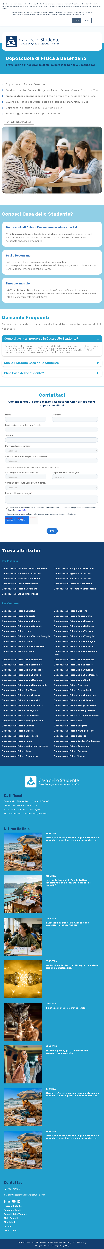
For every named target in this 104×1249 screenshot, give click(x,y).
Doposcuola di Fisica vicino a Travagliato (75, 636)
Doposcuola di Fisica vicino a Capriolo (21, 700)
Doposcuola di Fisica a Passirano (71, 685)
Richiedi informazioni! (19, 122)
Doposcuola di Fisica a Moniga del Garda (75, 705)
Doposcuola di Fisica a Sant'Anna (19, 690)
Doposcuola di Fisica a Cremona (70, 611)
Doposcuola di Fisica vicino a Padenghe (74, 641)
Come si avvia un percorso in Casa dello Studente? (41, 338)
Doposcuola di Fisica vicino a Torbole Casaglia (26, 636)
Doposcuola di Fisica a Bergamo (70, 726)
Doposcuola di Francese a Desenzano (21, 573)
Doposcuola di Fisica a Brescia (17, 731)
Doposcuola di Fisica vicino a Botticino (74, 626)
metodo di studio (13, 1206)
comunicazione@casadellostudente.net (26, 1195)
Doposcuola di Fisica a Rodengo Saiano (74, 710)
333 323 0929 (13, 1188)
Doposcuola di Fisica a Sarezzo (70, 736)
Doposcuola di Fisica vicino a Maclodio (22, 665)
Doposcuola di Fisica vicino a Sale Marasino (76, 675)
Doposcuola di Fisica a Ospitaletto (20, 756)
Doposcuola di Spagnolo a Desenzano (74, 568)
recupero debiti (12, 1210)
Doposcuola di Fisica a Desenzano (19, 589)
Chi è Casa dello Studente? (24, 373)
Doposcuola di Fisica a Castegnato (20, 710)
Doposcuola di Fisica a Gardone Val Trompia (77, 741)
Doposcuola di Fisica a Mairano (18, 651)
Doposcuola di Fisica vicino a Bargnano (74, 659)
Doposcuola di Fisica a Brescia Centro (73, 690)
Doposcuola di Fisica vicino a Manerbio (22, 680)
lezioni (7, 1226)
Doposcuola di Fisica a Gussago (70, 751)
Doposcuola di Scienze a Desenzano (21, 578)
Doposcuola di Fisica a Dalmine (18, 726)
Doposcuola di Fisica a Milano (17, 741)
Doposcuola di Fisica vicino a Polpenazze (23, 646)
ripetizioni (9, 1222)
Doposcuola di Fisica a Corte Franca (20, 715)
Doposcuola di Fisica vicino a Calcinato (22, 626)
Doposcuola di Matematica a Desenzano (75, 589)
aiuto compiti (11, 1218)
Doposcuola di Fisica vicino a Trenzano (74, 631)
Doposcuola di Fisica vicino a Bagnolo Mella (24, 685)
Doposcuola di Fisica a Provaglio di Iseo (22, 720)
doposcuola (10, 1230)
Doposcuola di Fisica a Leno (16, 631)
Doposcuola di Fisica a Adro (16, 751)
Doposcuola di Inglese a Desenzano (72, 573)
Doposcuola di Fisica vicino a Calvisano (74, 646)
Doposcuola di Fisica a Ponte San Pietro (22, 705)
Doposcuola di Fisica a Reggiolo (18, 616)
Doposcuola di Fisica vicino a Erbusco (73, 700)
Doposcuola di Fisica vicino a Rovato (21, 695)
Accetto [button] (76, 20)
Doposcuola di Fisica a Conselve (18, 611)
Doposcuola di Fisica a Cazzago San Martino (76, 715)
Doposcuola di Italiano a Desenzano (72, 578)
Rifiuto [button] (87, 20)
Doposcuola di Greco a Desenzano (20, 584)
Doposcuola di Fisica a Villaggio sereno (74, 731)
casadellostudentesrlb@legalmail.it (28, 813)
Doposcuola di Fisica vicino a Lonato (21, 621)
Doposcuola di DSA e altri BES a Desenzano (24, 568)
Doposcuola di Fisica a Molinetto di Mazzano (25, 746)
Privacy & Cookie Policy (75, 1242)
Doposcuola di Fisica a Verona (69, 756)
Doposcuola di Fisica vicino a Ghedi (72, 680)
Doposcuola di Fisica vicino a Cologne (73, 670)
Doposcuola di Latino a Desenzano (20, 594)
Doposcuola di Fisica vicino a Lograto (73, 665)
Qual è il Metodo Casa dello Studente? (32, 363)
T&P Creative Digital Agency (55, 1245)
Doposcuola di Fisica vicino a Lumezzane (75, 695)
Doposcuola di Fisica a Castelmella (20, 736)
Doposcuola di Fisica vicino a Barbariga (22, 659)
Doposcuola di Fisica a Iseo (68, 720)
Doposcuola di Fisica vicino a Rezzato (73, 621)
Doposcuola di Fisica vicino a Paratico (21, 675)
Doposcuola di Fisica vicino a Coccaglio (22, 670)
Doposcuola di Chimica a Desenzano (73, 584)
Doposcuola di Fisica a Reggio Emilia (73, 616)
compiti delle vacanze (15, 1214)
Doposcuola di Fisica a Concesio (18, 641)
